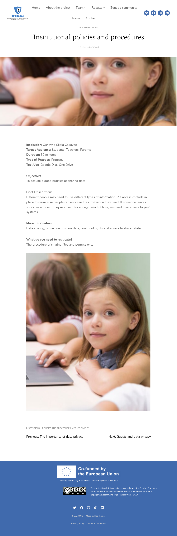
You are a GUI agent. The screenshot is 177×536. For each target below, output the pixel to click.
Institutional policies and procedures (48, 428)
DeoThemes (99, 516)
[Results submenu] (104, 8)
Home (36, 8)
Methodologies (80, 428)
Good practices (88, 27)
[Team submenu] (85, 8)
